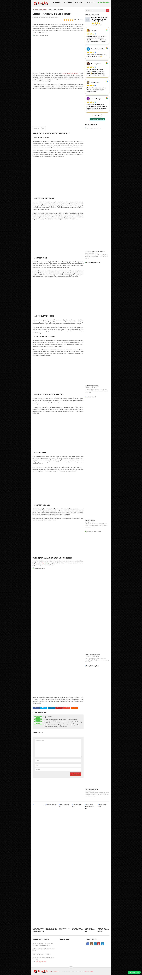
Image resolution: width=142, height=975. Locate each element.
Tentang (68, 2)
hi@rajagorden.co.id (41, 961)
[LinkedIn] (95, 943)
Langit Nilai (89, 971)
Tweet (44, 707)
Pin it (59, 707)
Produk (79, 2)
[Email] (102, 943)
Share (36, 707)
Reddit (75, 707)
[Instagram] (91, 943)
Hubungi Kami (105, 2)
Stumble (67, 707)
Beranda (57, 2)
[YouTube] (98, 943)
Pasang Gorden (54, 17)
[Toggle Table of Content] (42, 128)
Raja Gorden (37, 17)
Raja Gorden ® (54, 971)
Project (91, 2)
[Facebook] (87, 943)
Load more (97, 115)
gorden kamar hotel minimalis (70, 73)
